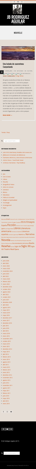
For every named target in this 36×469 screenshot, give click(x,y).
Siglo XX (26, 246)
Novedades (32, 237)
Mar (24, 234)
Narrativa (30, 234)
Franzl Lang (26, 225)
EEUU (23, 222)
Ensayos (30, 221)
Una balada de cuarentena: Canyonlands (13, 65)
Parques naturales (26, 240)
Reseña (31, 243)
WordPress (26, 465)
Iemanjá (32, 225)
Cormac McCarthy (29, 219)
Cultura (29, 71)
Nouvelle (26, 237)
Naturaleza (26, 73)
